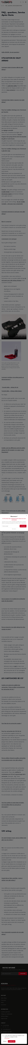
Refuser (5, 1041)
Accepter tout (12, 1041)
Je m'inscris (23, 526)
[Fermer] (26, 515)
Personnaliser (7, 1038)
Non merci (14, 528)
